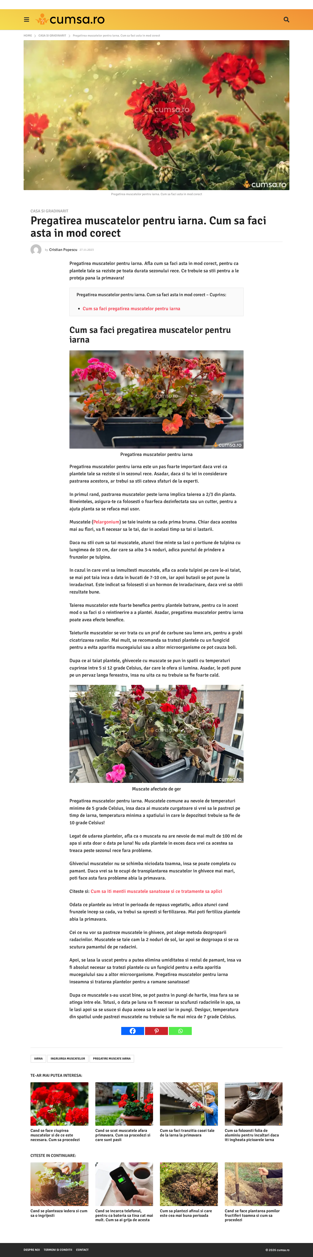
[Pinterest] (156, 1031)
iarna (38, 1058)
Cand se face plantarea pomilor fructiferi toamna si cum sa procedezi (252, 1215)
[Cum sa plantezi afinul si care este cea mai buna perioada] (189, 1184)
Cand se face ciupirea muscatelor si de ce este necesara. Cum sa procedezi (55, 1135)
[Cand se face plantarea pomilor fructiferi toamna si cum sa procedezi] (254, 1184)
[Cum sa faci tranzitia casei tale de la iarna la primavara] (189, 1104)
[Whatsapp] (180, 1031)
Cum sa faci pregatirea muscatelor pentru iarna (131, 309)
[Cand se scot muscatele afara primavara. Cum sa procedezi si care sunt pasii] (124, 1104)
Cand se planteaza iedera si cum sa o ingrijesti (58, 1213)
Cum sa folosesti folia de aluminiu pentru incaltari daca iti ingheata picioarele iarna (252, 1135)
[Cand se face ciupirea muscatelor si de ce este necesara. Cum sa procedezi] (59, 1104)
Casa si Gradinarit (49, 211)
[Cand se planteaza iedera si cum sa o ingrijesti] (59, 1184)
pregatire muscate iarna (112, 1058)
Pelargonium (106, 522)
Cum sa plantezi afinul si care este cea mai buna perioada (186, 1213)
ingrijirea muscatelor (68, 1058)
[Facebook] (132, 1031)
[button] (26, 19)
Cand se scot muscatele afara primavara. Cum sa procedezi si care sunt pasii (122, 1135)
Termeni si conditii (58, 1250)
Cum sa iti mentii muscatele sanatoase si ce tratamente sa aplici (156, 891)
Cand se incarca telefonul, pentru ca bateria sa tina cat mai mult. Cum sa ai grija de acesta (124, 1215)
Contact (82, 1250)
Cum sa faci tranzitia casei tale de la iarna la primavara (187, 1133)
